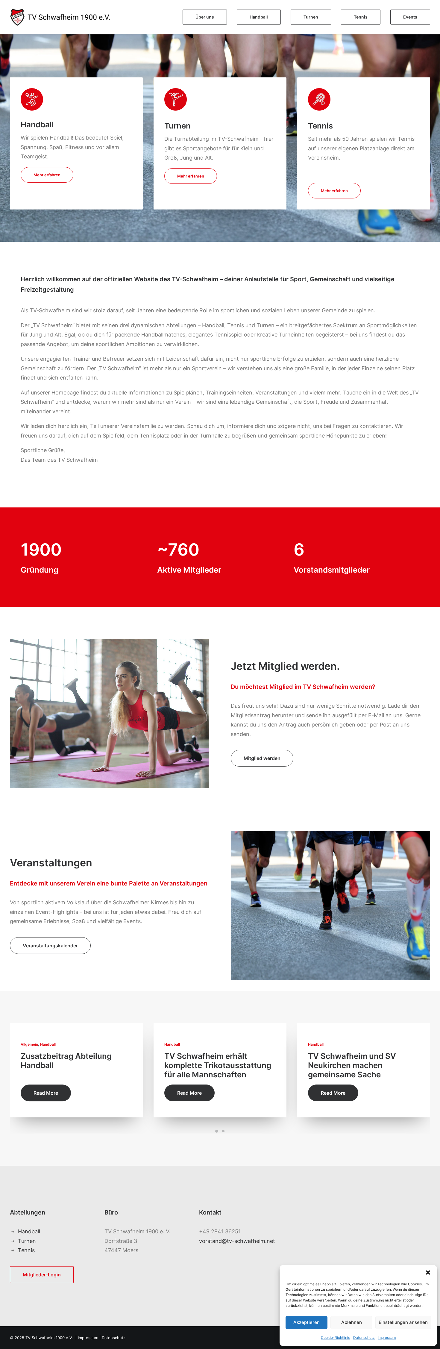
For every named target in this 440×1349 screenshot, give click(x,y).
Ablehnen (351, 1322)
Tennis (26, 1250)
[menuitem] (207, 17)
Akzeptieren (306, 1322)
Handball (48, 1044)
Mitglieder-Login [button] (42, 1275)
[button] (428, 1272)
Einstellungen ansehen (403, 1322)
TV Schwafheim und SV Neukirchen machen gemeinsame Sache (352, 1065)
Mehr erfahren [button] (47, 174)
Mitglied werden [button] (262, 758)
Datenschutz (364, 1337)
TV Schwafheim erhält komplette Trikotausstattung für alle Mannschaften (217, 1065)
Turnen (27, 1241)
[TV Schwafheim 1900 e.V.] (66, 17)
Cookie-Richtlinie (335, 1337)
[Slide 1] (216, 1131)
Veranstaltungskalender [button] (50, 946)
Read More (46, 1093)
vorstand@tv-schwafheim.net (237, 1241)
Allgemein (29, 1044)
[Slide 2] (223, 1131)
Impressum (387, 1337)
